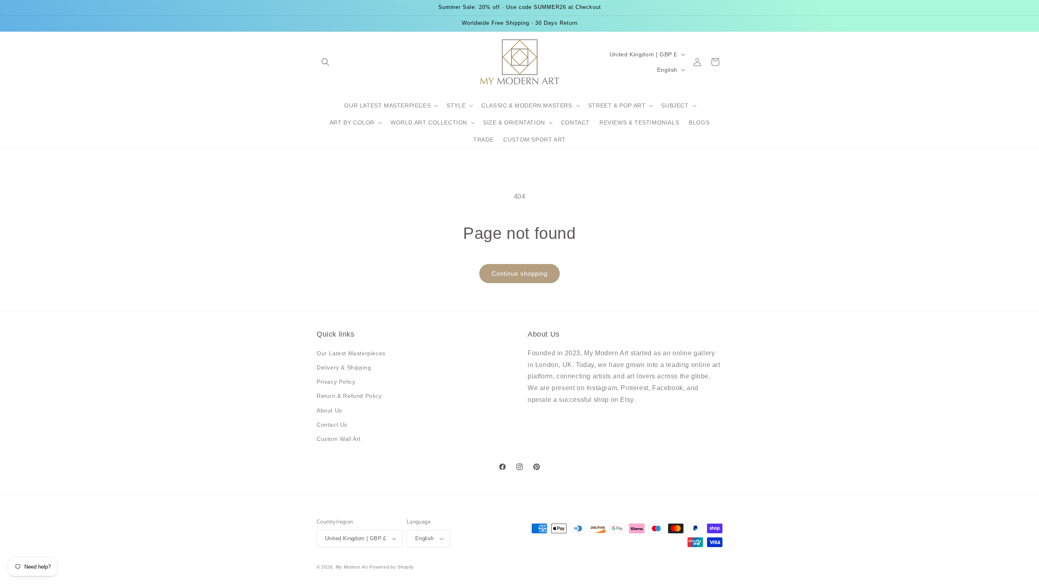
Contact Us (332, 424)
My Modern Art (352, 567)
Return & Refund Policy (349, 396)
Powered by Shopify (391, 567)
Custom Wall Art (339, 439)
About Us (329, 410)
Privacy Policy (336, 381)
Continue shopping (519, 273)
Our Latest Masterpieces (351, 353)
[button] (325, 62)
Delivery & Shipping (344, 367)
